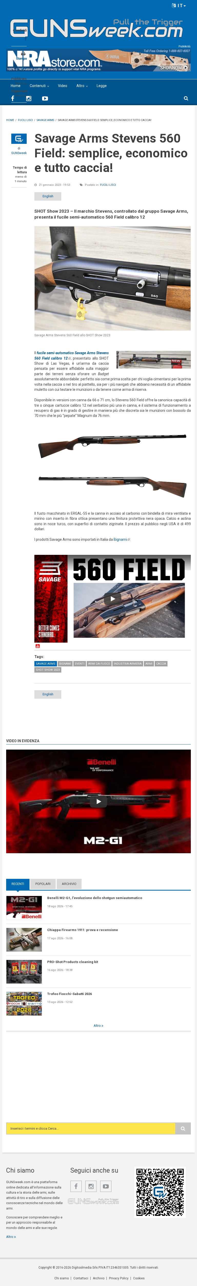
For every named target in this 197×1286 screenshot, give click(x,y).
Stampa (21, 58)
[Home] (96, 26)
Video (62, 86)
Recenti (20, 884)
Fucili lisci (108, 185)
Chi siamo (61, 1278)
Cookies (139, 1278)
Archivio (69, 884)
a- (18, 69)
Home (16, 86)
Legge (102, 86)
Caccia (161, 663)
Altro (80, 86)
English (48, 196)
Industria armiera (128, 663)
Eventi (79, 663)
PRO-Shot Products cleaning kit (72, 962)
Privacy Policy (119, 1278)
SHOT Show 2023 (48, 670)
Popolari (43, 884)
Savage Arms (45, 663)
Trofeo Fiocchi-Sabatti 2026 (69, 994)
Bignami (122, 539)
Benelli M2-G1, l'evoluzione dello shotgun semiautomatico (94, 898)
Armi (148, 663)
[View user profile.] (19, 139)
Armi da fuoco (99, 663)
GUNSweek (19, 153)
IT (179, 5)
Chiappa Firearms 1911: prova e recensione (82, 930)
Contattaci (80, 1278)
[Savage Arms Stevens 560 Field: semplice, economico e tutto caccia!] (112, 278)
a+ (24, 68)
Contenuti (38, 86)
